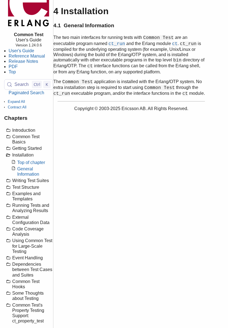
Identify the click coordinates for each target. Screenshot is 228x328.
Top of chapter (31, 162)
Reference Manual (27, 56)
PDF (13, 66)
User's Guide (21, 50)
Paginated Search (26, 92)
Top (12, 71)
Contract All (17, 107)
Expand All (16, 102)
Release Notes (23, 61)
